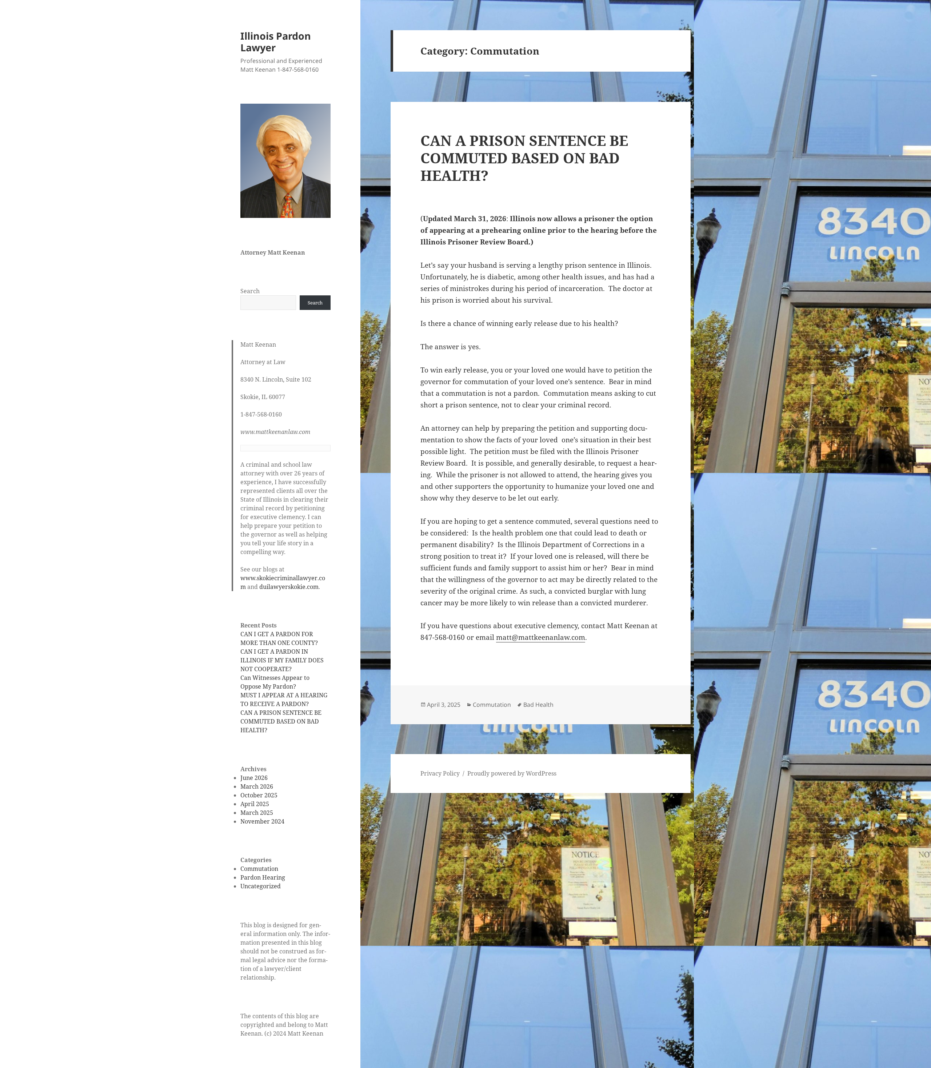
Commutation (259, 869)
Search (250, 291)
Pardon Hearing (262, 877)
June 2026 (254, 778)
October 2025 (258, 795)
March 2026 (256, 786)
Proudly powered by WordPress (511, 773)
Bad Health (538, 705)
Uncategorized (260, 886)
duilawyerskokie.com (289, 587)
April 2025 (254, 804)
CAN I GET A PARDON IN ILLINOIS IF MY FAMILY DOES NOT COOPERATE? (282, 660)
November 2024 (262, 821)
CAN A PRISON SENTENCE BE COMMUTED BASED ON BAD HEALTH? (280, 721)
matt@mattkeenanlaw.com (540, 637)
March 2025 (256, 813)
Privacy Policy (440, 773)
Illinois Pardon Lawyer (275, 41)
